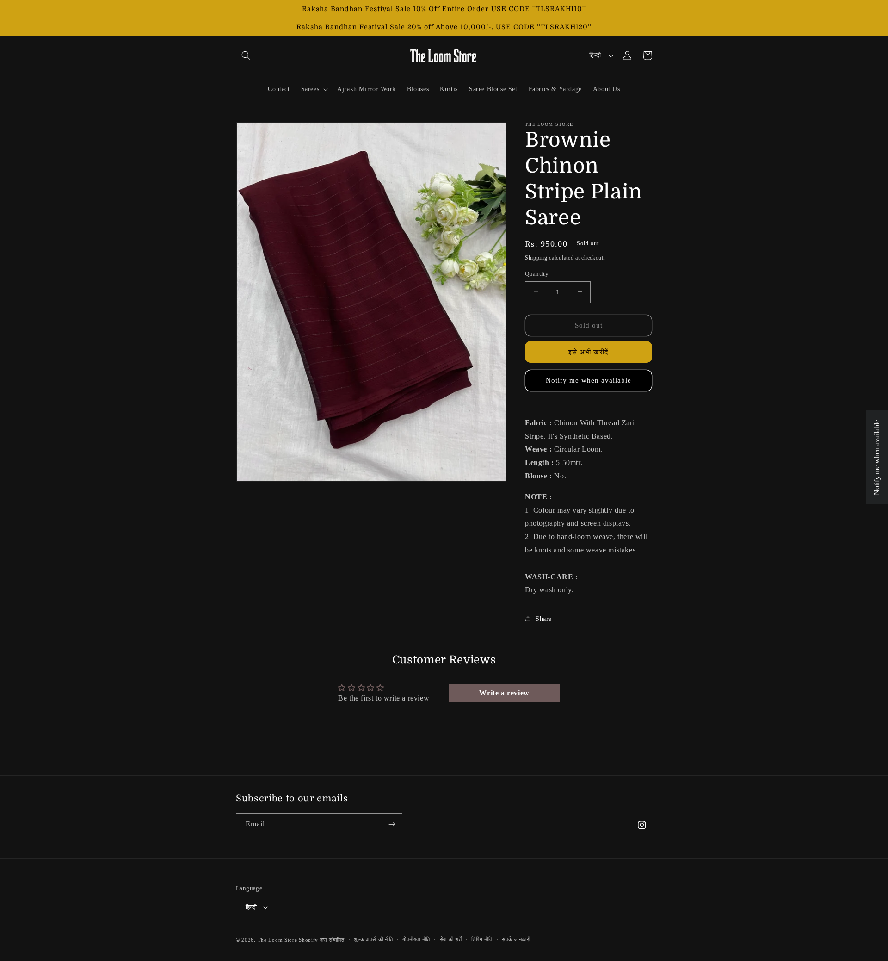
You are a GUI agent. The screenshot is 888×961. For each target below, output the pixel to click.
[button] (246, 55)
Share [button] (544, 618)
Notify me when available (588, 380)
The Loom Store (277, 939)
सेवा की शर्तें (451, 939)
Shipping (536, 257)
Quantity (537, 273)
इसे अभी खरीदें (588, 352)
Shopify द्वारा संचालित (322, 939)
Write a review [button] (504, 693)
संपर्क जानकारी (516, 939)
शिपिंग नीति (481, 939)
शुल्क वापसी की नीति (373, 939)
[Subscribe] (392, 824)
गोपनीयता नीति (416, 939)
